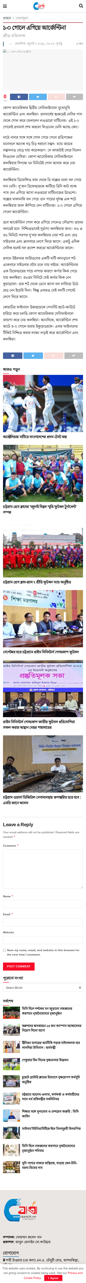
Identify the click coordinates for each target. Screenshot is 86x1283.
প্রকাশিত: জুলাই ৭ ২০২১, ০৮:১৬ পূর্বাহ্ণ (38, 43)
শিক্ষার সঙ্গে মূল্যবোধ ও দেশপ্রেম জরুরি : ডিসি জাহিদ (50, 1114)
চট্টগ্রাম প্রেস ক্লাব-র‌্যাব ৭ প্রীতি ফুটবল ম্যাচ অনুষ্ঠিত (37, 582)
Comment (11, 846)
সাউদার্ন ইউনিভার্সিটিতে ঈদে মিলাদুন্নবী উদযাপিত (51, 1128)
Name (8, 896)
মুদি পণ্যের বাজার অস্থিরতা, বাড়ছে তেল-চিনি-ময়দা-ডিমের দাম (49, 1166)
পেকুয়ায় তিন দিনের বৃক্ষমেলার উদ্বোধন (45, 1060)
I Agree (53, 1278)
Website (8, 933)
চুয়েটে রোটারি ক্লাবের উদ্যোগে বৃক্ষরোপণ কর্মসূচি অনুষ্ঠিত (51, 1080)
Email (8, 914)
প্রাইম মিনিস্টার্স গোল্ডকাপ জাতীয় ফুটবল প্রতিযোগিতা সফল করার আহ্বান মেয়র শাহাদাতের (39, 724)
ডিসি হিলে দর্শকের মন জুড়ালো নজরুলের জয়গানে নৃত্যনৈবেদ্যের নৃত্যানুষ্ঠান (47, 1011)
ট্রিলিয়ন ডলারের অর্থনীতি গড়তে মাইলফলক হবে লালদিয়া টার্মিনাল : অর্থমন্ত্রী (51, 1045)
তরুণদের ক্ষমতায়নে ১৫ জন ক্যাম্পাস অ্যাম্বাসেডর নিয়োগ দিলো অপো (51, 1028)
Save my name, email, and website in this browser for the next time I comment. (43, 952)
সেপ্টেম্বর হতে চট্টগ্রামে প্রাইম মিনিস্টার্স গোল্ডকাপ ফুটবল (41, 652)
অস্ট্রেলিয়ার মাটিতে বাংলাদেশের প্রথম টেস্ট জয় (35, 437)
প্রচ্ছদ (7, 18)
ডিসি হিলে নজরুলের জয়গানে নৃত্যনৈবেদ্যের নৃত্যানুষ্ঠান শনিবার (48, 1148)
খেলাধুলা (22, 18)
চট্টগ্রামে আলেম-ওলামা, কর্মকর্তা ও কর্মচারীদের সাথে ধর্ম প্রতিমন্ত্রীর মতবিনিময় (50, 1097)
